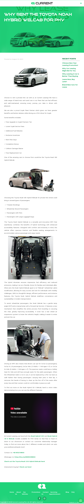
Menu (81, 3)
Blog (67, 492)
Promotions (36, 492)
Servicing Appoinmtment (54, 493)
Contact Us (44, 493)
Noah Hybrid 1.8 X (38, 436)
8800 (22, 452)
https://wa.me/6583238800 (25, 457)
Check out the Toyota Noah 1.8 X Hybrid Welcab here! (24, 461)
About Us (18, 493)
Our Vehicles (25, 493)
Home (12, 492)
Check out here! (25, 467)
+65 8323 (16, 452)
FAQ (72, 492)
